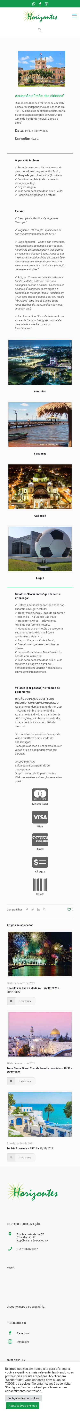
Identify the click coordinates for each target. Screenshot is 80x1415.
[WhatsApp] (33, 4)
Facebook (23, 1333)
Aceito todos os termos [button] (23, 1405)
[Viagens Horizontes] (40, 16)
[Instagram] (46, 4)
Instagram (23, 1341)
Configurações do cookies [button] (23, 1398)
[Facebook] (39, 4)
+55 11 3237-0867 (27, 1249)
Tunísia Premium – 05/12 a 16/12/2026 (30, 1148)
